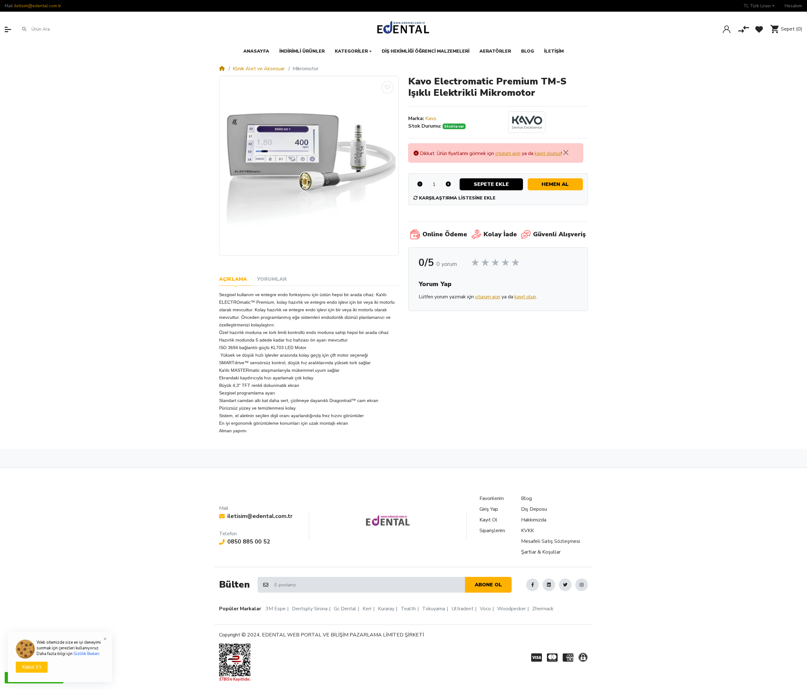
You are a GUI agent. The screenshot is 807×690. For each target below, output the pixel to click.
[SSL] (584, 657)
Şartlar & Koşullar (540, 552)
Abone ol (488, 584)
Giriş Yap (488, 509)
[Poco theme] (388, 520)
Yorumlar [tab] (272, 279)
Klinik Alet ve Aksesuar (259, 68)
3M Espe (275, 608)
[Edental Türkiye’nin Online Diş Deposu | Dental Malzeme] (403, 29)
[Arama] (24, 29)
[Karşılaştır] (743, 29)
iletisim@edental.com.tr (37, 6)
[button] (759, 6)
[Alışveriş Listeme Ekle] (387, 87)
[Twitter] (565, 584)
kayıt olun (525, 296)
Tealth (408, 608)
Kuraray (386, 608)
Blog (526, 498)
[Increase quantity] (448, 184)
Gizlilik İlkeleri (86, 654)
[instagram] (581, 584)
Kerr (367, 608)
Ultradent (462, 608)
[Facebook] (532, 584)
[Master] (552, 657)
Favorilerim (491, 498)
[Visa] (535, 657)
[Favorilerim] (759, 29)
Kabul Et (31, 667)
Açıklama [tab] (233, 279)
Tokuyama (433, 608)
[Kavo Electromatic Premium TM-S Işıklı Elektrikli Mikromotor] (308, 165)
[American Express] (568, 657)
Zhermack (543, 608)
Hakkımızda (533, 519)
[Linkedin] (549, 584)
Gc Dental (345, 608)
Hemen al (555, 184)
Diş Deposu (534, 509)
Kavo (430, 118)
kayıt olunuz (548, 153)
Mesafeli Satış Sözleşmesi (550, 541)
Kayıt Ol (488, 519)
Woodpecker (511, 608)
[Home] (222, 68)
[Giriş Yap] (726, 29)
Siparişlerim (492, 530)
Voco (485, 608)
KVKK (527, 530)
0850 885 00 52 (248, 541)
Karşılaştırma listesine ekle (457, 198)
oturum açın (507, 153)
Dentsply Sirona (310, 608)
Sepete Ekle (491, 184)
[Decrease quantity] (420, 184)
